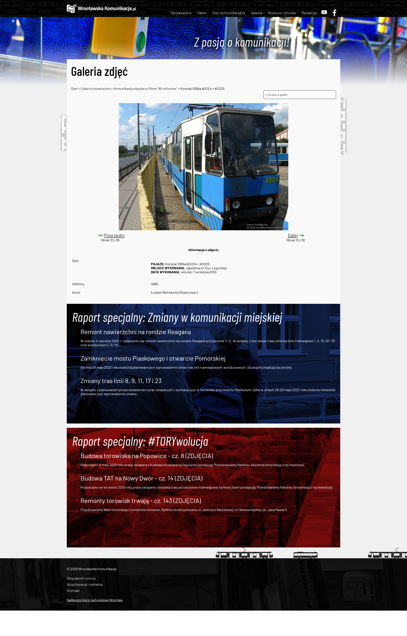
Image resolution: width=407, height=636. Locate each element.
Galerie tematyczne (96, 88)
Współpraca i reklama (85, 584)
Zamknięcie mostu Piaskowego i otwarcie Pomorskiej (153, 358)
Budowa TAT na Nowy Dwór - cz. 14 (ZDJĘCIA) (141, 478)
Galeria (256, 12)
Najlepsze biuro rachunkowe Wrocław (95, 600)
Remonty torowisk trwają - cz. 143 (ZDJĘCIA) (141, 500)
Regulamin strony (81, 578)
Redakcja (309, 12)
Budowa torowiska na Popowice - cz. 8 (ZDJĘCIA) (147, 455)
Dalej (293, 235)
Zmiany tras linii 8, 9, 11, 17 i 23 (121, 380)
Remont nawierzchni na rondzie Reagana (136, 331)
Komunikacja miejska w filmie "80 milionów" (145, 88)
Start (74, 88)
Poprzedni (114, 235)
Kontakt (73, 590)
